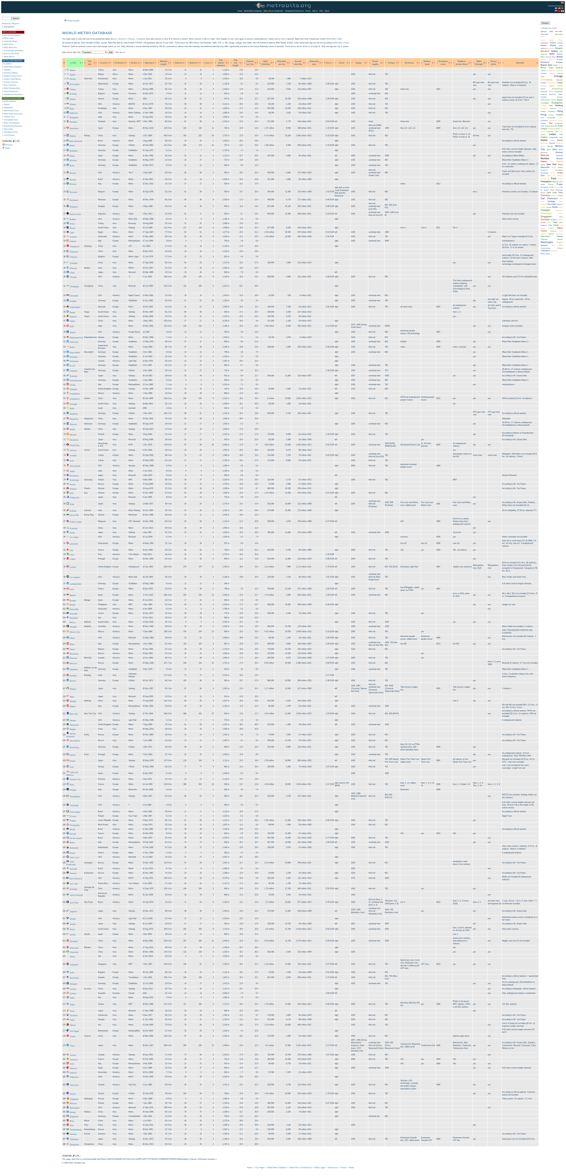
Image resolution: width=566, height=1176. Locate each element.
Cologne (73, 301)
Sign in (315, 11)
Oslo (72, 767)
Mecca (72, 622)
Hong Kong (74, 445)
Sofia (72, 972)
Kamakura (74, 476)
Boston (73, 173)
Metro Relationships (12, 88)
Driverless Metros (11, 73)
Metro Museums (10, 47)
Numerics (122, 39)
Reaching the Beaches (13, 126)
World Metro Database (253, 11)
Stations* (193, 63)
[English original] (562, 3)
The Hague (74, 1031)
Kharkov (73, 489)
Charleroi (73, 257)
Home (239, 11)
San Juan (74, 884)
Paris (72, 785)
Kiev (72, 493)
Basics (114, 39)
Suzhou (73, 989)
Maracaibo (74, 609)
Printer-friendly (73, 21)
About (326, 11)
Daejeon (73, 317)
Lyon (72, 589)
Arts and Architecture (12, 35)
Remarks (520, 63)
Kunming (73, 528)
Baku (72, 109)
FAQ (321, 11)
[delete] (80, 63)
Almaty (73, 79)
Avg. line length (235, 63)
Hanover (73, 424)
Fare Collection (10, 85)
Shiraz (72, 957)
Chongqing (74, 286)
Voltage (391, 63)
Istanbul (73, 455)
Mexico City (75, 632)
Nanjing (73, 701)
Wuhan (73, 1112)
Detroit (72, 332)
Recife (72, 829)
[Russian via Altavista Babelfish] (556, 11)
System (134, 63)
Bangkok (73, 122)
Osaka (72, 761)
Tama (72, 1011)
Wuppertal (74, 1117)
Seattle (73, 919)
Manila (72, 605)
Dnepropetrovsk (76, 338)
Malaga (73, 601)
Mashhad (74, 618)
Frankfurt (73, 371)
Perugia (73, 790)
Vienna (73, 1094)
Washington (75, 1108)
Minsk (72, 649)
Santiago (73, 889)
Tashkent (74, 1015)
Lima (72, 555)
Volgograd (74, 1099)
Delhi (72, 326)
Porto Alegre (75, 812)
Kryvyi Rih (74, 515)
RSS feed (9, 145)
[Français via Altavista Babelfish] (556, 8)
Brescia (73, 184)
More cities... (546, 254)
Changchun (74, 246)
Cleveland (74, 296)
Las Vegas (74, 537)
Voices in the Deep (11, 54)
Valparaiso (74, 1077)
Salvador (73, 869)
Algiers (73, 75)
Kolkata (73, 511)
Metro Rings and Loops (13, 114)
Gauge (358, 63)
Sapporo (73, 911)
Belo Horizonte (76, 141)
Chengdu (73, 263)
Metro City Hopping (11, 123)
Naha (72, 697)
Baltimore (74, 113)
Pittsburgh (74, 805)
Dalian (72, 321)
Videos (6, 104)
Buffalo (73, 219)
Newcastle (74, 725)
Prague (73, 821)
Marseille (73, 614)
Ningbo (73, 729)
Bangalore (74, 117)
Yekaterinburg (75, 1130)
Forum (308, 11)
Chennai (73, 268)
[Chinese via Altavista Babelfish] (559, 11)
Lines (207, 63)
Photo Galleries (10, 101)
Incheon (73, 450)
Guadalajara (75, 394)
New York (74, 714)
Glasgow (73, 389)
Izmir (72, 461)
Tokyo (72, 1046)
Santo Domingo (76, 895)
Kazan (72, 484)
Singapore (74, 965)
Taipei (72, 1005)
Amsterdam (75, 84)
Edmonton (74, 361)
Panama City (75, 779)
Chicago (73, 277)
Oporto (72, 755)
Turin (72, 1064)
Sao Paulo (74, 903)
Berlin (72, 145)
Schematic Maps (10, 41)
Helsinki (73, 435)
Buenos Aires (75, 214)
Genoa (72, 385)
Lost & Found (9, 135)
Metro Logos (9, 38)
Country (103, 63)
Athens (73, 99)
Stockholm (74, 978)
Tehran (72, 1025)
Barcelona (74, 128)
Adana (72, 70)
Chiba (72, 273)
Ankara (73, 89)
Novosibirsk (75, 741)
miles (283, 39)
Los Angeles (75, 577)
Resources (333, 1167)
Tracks (341, 63)
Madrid (72, 595)
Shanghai (74, 941)
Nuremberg (74, 747)
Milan (72, 644)
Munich (73, 681)
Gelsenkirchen (76, 381)
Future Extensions (11, 91)
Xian (72, 1125)
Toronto (73, 1055)
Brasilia (73, 180)
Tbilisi (72, 1020)
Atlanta (73, 104)
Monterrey (74, 654)
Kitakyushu (74, 498)
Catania (73, 241)
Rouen (72, 853)
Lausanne (74, 544)
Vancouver (74, 1085)
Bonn (72, 166)
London (73, 567)
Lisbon (72, 559)
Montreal (73, 658)
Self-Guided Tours (11, 120)
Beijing (72, 136)
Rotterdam (74, 848)
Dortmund (74, 342)
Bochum (73, 160)
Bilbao (72, 156)
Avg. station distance (221, 63)
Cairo (72, 233)
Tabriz (72, 998)
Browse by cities (549, 28)
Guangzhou (74, 399)
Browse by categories (10, 24)
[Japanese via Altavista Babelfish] (562, 11)
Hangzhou (74, 419)
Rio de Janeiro (76, 838)
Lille (71, 550)
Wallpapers (8, 108)
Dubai (72, 347)
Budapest (74, 207)
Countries (8, 64)
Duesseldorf (75, 352)
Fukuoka (73, 376)
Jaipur (72, 471)
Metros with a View (11, 111)
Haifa (72, 408)
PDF (219, 43)
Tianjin (72, 1036)
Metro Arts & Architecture (273, 11)
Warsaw (73, 1103)
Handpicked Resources (294, 11)
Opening (149, 63)
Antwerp (73, 94)
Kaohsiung (74, 480)
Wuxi (72, 1121)
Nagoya (73, 689)
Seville (72, 935)
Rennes (73, 834)
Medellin (73, 627)
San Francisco (76, 878)
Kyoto (72, 533)
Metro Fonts (8, 44)
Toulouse (73, 1060)
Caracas (73, 237)
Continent (119, 63)
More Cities (8, 129)
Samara (73, 873)
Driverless (409, 63)
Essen (72, 366)
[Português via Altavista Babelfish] (562, 8)
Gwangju (73, 404)
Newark (73, 720)
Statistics (7, 70)
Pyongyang (74, 825)
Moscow (73, 663)
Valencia (73, 1068)
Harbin (72, 429)
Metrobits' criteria (341, 43)
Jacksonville (75, 466)
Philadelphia (75, 796)
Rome (72, 842)
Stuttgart (73, 984)
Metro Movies (9, 57)
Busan (72, 228)
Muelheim (74, 669)
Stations (178, 63)
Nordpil (166, 43)
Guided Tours (9, 117)
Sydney (73, 993)
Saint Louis (74, 857)
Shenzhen (74, 952)
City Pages (260, 1167)
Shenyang (74, 948)
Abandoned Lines (11, 132)
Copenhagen (75, 307)
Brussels (73, 192)
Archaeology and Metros (13, 51)
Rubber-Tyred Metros (12, 79)
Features (131, 39)
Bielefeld (73, 151)
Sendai (73, 924)
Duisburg (73, 357)
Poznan (73, 816)
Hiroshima (74, 440)
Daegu (72, 312)
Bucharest (74, 200)
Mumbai (73, 676)
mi (124, 52)
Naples (73, 706)
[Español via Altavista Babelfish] (559, 8)
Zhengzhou (74, 1145)
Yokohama (74, 1139)
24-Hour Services (11, 82)
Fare (328, 63)
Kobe (72, 504)
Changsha (74, 252)
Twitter (7, 148)
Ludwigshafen (75, 584)
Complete (140, 39)
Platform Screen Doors (13, 76)
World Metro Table (334, 39)
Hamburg (73, 414)
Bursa (72, 224)
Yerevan (73, 1134)
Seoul (72, 929)
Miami (72, 638)
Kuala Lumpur (76, 522)
